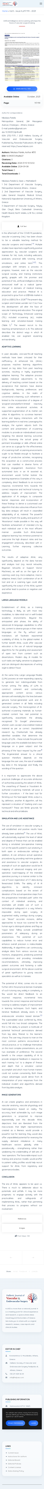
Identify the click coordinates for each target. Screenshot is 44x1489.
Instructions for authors (17, 1456)
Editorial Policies (14, 1464)
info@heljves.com (17, 1377)
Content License (14, 1467)
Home (5, 11)
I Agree (33, 1423)
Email (15, 1271)
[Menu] (40, 3)
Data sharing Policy (16, 1471)
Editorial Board (14, 1460)
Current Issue (13, 1453)
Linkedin (35, 1271)
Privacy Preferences (15, 1423)
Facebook (23, 1271)
